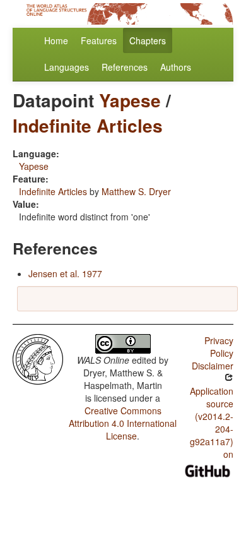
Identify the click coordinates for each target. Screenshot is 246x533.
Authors (175, 67)
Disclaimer (212, 365)
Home (56, 40)
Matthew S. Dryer (136, 191)
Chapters (147, 40)
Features (99, 40)
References (125, 67)
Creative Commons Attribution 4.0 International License (123, 423)
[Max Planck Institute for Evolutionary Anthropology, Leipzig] (38, 358)
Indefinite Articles (88, 125)
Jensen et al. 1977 (65, 273)
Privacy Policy (218, 346)
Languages (66, 67)
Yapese (130, 100)
